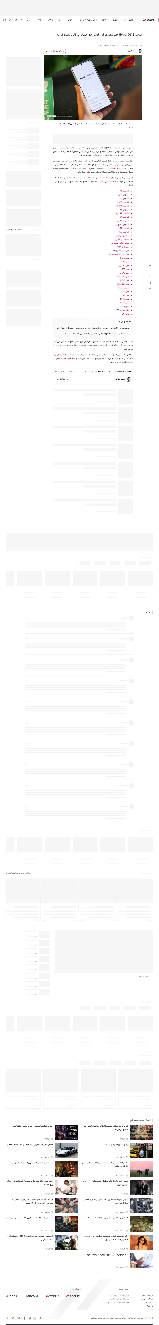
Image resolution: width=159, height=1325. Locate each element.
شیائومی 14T (124, 209)
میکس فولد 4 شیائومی (120, 243)
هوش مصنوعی (114, 168)
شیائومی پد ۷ (124, 232)
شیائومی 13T (124, 228)
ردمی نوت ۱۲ (124, 258)
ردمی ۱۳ (126, 291)
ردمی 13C (125, 295)
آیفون (87, 172)
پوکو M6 (126, 306)
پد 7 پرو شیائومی (122, 235)
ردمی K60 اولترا (123, 284)
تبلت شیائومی (68, 147)
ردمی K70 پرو (124, 273)
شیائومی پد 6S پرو (122, 239)
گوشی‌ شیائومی (60, 354)
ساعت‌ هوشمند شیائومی (65, 358)
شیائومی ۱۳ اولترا (122, 224)
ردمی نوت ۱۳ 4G (122, 247)
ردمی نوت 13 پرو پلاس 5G (118, 254)
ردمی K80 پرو (124, 265)
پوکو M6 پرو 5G (123, 310)
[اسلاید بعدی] (3, 249)
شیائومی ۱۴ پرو (123, 202)
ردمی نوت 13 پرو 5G (121, 250)
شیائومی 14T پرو (122, 213)
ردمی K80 (125, 261)
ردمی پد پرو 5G (123, 288)
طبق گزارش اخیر (107, 181)
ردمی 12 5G (124, 303)
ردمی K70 (125, 269)
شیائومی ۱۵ (124, 191)
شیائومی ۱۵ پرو (123, 194)
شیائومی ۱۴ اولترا (122, 206)
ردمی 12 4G (124, 299)
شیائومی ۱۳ (124, 217)
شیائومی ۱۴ (124, 198)
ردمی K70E (124, 280)
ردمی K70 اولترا (123, 276)
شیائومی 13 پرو (123, 220)
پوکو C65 (125, 314)
